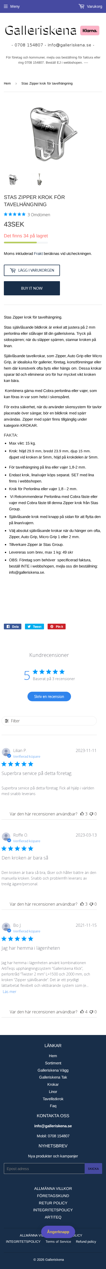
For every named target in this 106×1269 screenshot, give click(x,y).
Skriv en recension (49, 696)
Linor (53, 1091)
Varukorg (94, 6)
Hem (7, 83)
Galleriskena (54, 1260)
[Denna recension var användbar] (82, 814)
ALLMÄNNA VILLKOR (53, 1188)
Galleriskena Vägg (53, 1070)
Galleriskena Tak (53, 1077)
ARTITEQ (53, 1217)
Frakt (38, 253)
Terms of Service (58, 1241)
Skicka (93, 1169)
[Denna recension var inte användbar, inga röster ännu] (91, 814)
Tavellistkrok (53, 1099)
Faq (53, 1106)
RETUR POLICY (53, 1203)
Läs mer (9, 991)
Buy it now (32, 288)
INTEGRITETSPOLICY (53, 1210)
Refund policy (86, 1241)
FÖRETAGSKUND (53, 1195)
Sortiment (53, 1063)
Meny (15, 6)
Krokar (53, 1084)
